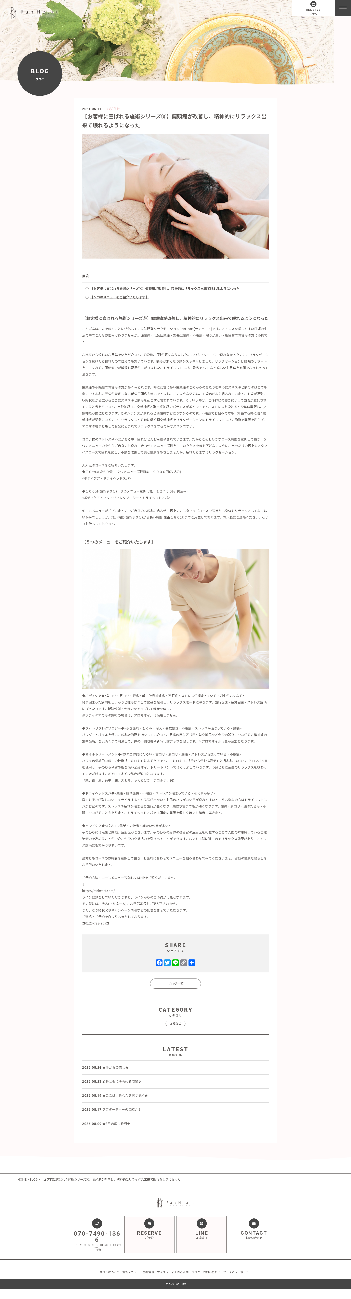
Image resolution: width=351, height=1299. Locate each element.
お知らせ (113, 108)
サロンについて (109, 1272)
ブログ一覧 (175, 983)
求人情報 (162, 1272)
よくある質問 (179, 1272)
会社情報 (148, 1272)
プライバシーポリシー (237, 1272)
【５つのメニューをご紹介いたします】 (119, 296)
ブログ (196, 1272)
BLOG (34, 1179)
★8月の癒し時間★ (106, 1123)
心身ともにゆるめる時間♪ (111, 1081)
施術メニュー (131, 1272)
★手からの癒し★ (105, 1067)
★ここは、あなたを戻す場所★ (115, 1095)
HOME (22, 1179)
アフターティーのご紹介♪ (111, 1109)
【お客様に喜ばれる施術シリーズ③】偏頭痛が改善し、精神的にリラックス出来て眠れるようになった (164, 288)
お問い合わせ (211, 1272)
